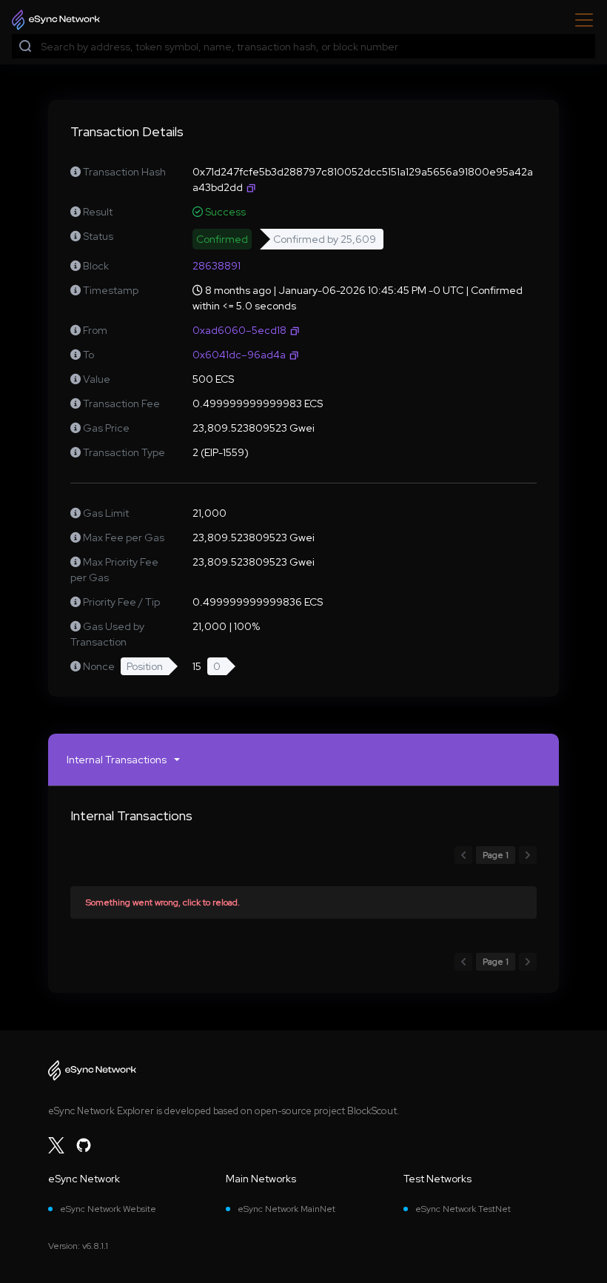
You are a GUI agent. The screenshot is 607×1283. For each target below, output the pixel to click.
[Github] (84, 1145)
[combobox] (314, 47)
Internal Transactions (117, 759)
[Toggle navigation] (579, 20)
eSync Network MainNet (286, 1209)
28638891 (216, 265)
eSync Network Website (108, 1209)
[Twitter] (56, 1145)
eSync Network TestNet (463, 1209)
